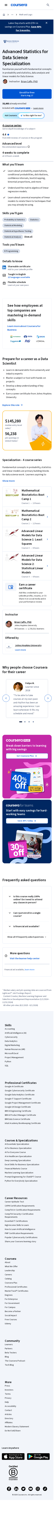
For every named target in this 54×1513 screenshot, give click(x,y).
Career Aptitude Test (14, 1201)
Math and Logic (26, 14)
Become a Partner (13, 1311)
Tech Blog (9, 1364)
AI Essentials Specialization (17, 1144)
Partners (8, 1348)
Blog (7, 1356)
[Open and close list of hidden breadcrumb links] (12, 14)
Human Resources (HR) (15, 1049)
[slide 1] (20, 721)
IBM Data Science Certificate (17, 1119)
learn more (29, 969)
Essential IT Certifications (16, 1221)
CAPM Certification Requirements (20, 1205)
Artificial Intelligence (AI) (15, 1033)
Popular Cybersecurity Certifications (21, 1237)
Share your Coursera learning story (20, 1241)
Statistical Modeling (13, 225)
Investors (9, 1389)
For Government (12, 1303)
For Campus (10, 1307)
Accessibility (10, 1406)
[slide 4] (33, 721)
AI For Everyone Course (15, 1152)
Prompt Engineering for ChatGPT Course (23, 1176)
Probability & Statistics (14, 219)
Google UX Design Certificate (18, 1106)
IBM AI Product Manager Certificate (20, 1115)
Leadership (10, 1270)
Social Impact (11, 1315)
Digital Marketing (12, 1045)
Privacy (8, 1398)
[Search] (48, 5)
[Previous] (6, 698)
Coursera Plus (11, 1282)
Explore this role (11, 405)
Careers (8, 1274)
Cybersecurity (11, 1037)
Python (8, 1061)
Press (7, 1385)
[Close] (46, 23)
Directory (9, 1418)
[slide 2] (25, 721)
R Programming (11, 251)
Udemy (8, 1323)
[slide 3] (29, 721)
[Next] (48, 698)
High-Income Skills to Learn (17, 1225)
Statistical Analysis (12, 236)
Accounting (10, 1028)
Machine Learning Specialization (19, 1172)
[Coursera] (19, 5)
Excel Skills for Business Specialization (22, 1164)
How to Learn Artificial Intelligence (20, 1229)
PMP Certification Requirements (19, 1233)
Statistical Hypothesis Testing (17, 231)
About (7, 1262)
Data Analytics (11, 1041)
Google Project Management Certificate (23, 1102)
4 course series (11, 125)
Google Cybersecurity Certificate (20, 1090)
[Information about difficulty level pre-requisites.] (28, 146)
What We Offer (11, 1266)
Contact (8, 1410)
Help (7, 1402)
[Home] (4, 14)
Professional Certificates (16, 1286)
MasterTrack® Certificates (16, 1291)
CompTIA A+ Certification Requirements (22, 1209)
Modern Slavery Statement (17, 1426)
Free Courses (11, 1319)
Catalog (8, 1278)
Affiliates (9, 1422)
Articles (8, 1414)
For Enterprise (11, 1299)
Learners (9, 1344)
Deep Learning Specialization (18, 1160)
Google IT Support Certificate (18, 1098)
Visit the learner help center (25, 958)
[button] (28, 236)
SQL (6, 1065)
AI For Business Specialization (18, 1148)
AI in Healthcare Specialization (18, 1156)
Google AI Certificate (14, 1086)
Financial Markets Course (16, 1168)
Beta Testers (11, 1352)
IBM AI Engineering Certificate (18, 1111)
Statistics (34, 219)
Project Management (14, 1057)
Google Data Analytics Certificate (19, 1094)
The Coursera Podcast (15, 1360)
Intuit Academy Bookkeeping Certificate (23, 1123)
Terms (8, 1393)
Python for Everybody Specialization (21, 1180)
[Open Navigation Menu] (6, 5)
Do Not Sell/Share (13, 1430)
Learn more (38, 108)
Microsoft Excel (11, 1053)
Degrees (9, 1295)
